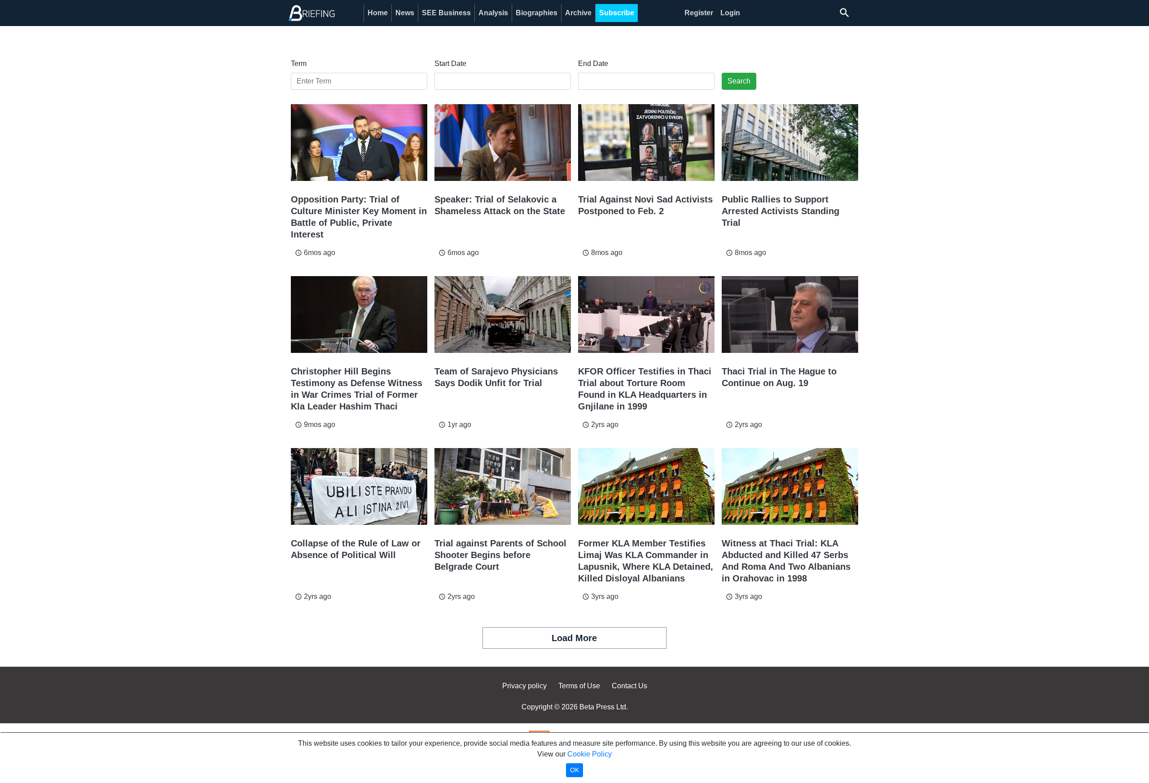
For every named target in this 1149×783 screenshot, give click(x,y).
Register (698, 13)
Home (378, 13)
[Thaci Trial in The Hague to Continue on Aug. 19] (790, 314)
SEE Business (446, 13)
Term (299, 63)
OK (574, 770)
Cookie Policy (589, 754)
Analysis (493, 13)
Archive (578, 13)
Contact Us (629, 686)
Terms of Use (579, 686)
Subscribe (616, 13)
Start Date (450, 63)
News (404, 13)
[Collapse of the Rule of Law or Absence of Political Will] (359, 486)
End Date (593, 63)
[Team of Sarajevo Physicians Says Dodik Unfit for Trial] (502, 314)
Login (730, 13)
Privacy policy (524, 686)
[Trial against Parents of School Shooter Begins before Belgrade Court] (502, 486)
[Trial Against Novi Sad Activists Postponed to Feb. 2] (646, 142)
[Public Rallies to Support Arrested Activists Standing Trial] (790, 142)
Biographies (536, 13)
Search (739, 81)
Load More (574, 638)
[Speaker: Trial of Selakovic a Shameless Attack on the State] (502, 142)
